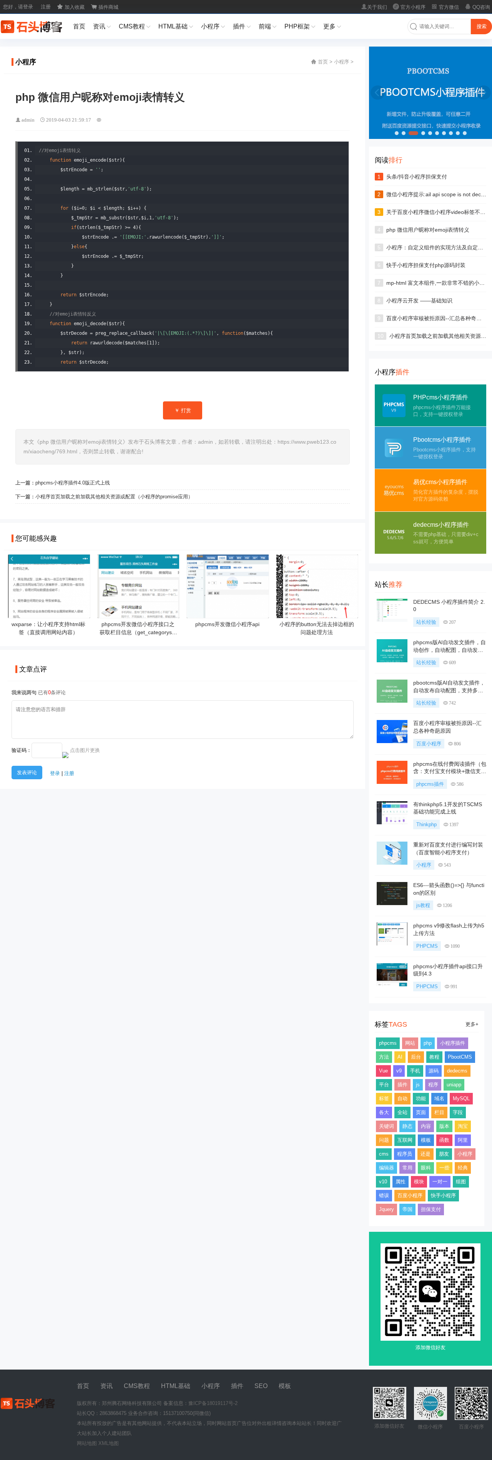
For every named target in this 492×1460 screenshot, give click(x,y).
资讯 (102, 26)
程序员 (404, 1154)
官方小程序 (409, 7)
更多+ (472, 1024)
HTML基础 (175, 26)
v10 (383, 1181)
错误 (384, 1195)
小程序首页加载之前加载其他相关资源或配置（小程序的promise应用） (114, 496)
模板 (426, 1140)
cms (384, 1154)
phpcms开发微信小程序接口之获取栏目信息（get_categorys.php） (138, 632)
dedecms (457, 1071)
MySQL (461, 1098)
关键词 (386, 1126)
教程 (434, 1057)
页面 (421, 1112)
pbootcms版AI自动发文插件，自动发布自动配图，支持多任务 (449, 690)
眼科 (426, 1168)
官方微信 (445, 7)
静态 (407, 1126)
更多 (332, 26)
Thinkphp (426, 824)
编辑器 (386, 1168)
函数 (444, 1140)
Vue (383, 1071)
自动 (402, 1098)
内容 (426, 1126)
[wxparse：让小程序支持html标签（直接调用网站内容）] (49, 615)
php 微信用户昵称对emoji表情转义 (427, 230)
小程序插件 (452, 1043)
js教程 (423, 905)
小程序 (213, 26)
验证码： (22, 750)
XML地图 (108, 1443)
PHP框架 (300, 26)
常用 (407, 1168)
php (428, 1043)
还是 (425, 1154)
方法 (384, 1057)
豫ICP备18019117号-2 (213, 1403)
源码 (434, 1071)
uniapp (454, 1084)
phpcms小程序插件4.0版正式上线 (72, 483)
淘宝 (463, 1126)
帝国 (407, 1209)
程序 (433, 1084)
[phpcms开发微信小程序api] (228, 615)
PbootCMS (460, 1057)
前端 (268, 26)
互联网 (404, 1140)
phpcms (388, 1043)
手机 (415, 1071)
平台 (384, 1084)
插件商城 (104, 7)
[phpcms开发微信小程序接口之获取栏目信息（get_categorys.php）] (139, 615)
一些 (444, 1168)
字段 (458, 1112)
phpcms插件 (430, 784)
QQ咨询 (477, 7)
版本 (444, 1126)
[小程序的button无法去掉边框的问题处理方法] (317, 615)
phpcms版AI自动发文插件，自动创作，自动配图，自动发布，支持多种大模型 (449, 649)
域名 (439, 1098)
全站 (402, 1112)
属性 (401, 1181)
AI (399, 1057)
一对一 (439, 1181)
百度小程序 (428, 744)
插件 (242, 26)
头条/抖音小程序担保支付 (416, 177)
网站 (410, 1043)
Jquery (386, 1209)
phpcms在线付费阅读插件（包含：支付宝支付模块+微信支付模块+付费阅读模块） (449, 771)
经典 (463, 1168)
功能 (421, 1098)
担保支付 (431, 1209)
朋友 (444, 1154)
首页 (79, 26)
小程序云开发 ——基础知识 (419, 300)
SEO (261, 1386)
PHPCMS (427, 946)
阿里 (463, 1140)
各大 (384, 1112)
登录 (55, 773)
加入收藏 (71, 7)
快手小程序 (443, 1195)
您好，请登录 (18, 7)
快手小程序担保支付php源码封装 (425, 265)
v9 (399, 1071)
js (418, 1084)
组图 (461, 1181)
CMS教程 (135, 26)
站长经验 (426, 622)
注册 (46, 7)
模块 (419, 1181)
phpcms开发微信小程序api (227, 624)
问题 (384, 1140)
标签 (384, 1098)
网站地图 (87, 1443)
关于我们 (374, 7)
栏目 (439, 1112)
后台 (416, 1057)
